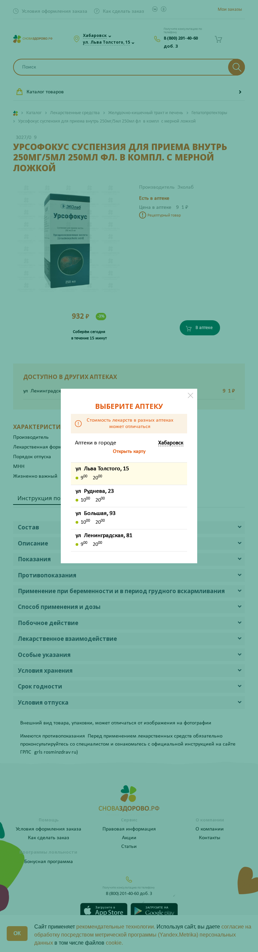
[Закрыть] (190, 395)
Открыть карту (129, 451)
